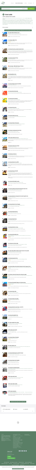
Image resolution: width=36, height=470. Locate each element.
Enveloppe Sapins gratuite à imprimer (17, 443)
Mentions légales (32, 463)
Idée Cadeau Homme (21, 462)
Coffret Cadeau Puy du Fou (16, 437)
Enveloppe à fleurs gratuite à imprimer (17, 442)
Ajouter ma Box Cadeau (5, 463)
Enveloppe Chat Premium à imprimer (17, 440)
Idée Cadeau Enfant (6, 462)
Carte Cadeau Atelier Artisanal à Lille (17, 439)
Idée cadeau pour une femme (14, 462)
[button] (3, 411)
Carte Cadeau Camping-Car (16, 446)
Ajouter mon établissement (28, 462)
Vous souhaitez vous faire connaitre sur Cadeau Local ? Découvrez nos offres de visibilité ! (18, 30)
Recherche (31, 8)
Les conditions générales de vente (24, 463)
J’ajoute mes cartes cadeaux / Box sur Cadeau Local (18, 401)
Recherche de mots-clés (2, 8)
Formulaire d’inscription (16, 463)
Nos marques (10, 463)
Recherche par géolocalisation (26, 8)
